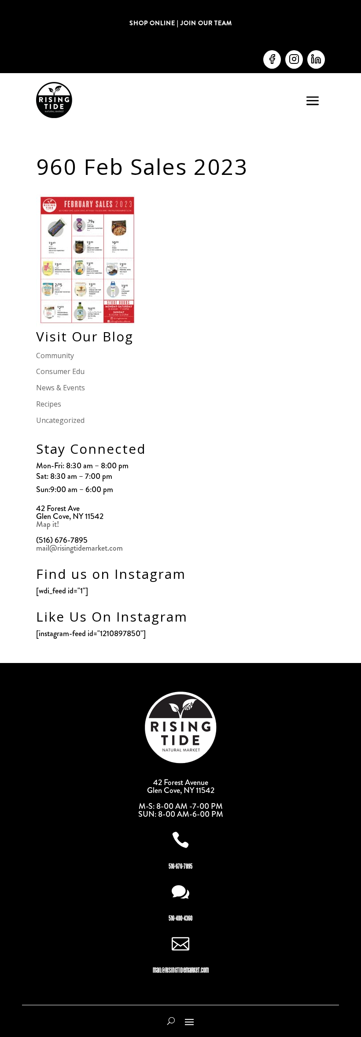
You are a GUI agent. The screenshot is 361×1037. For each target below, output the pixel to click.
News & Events (60, 388)
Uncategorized (60, 420)
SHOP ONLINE (152, 23)
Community (55, 355)
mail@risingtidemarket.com (79, 548)
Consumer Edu (60, 371)
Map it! (48, 524)
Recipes (48, 404)
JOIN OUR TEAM (205, 23)
